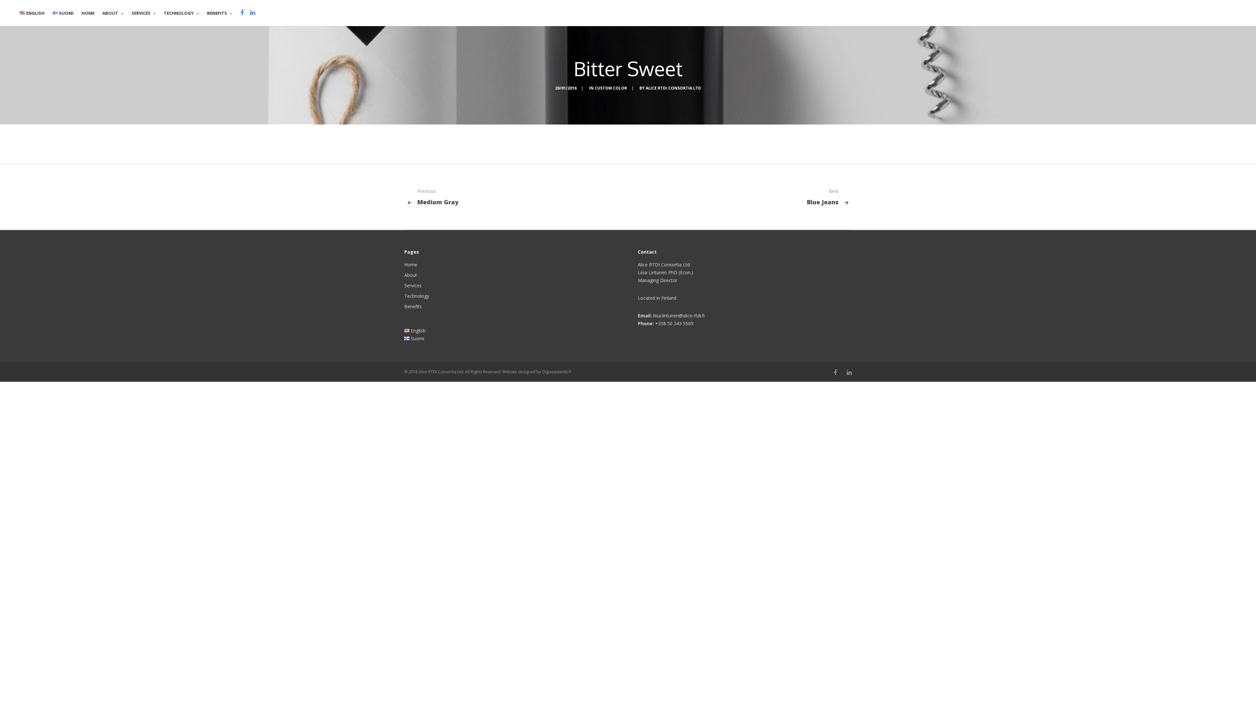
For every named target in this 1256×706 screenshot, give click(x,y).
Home (410, 264)
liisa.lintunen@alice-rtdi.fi (679, 315)
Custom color (611, 88)
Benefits (413, 306)
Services (413, 285)
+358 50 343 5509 (674, 323)
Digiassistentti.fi (556, 372)
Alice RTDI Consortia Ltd (673, 88)
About (410, 275)
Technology (416, 296)
